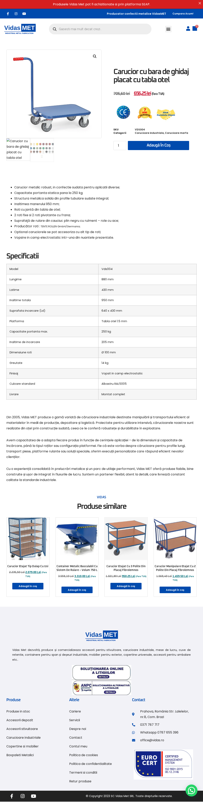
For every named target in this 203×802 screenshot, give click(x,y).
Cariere (75, 711)
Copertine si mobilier (22, 746)
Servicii (74, 720)
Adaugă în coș (158, 145)
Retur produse (80, 781)
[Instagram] (16, 13)
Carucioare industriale (149, 133)
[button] (168, 29)
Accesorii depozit (19, 720)
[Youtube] (24, 13)
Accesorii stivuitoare (22, 729)
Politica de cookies (83, 755)
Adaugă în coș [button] (28, 586)
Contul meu (78, 746)
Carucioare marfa (176, 133)
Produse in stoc (18, 711)
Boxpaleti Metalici (20, 755)
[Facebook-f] (8, 13)
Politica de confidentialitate (90, 764)
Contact (75, 737)
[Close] (200, 3)
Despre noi (77, 729)
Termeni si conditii (83, 772)
